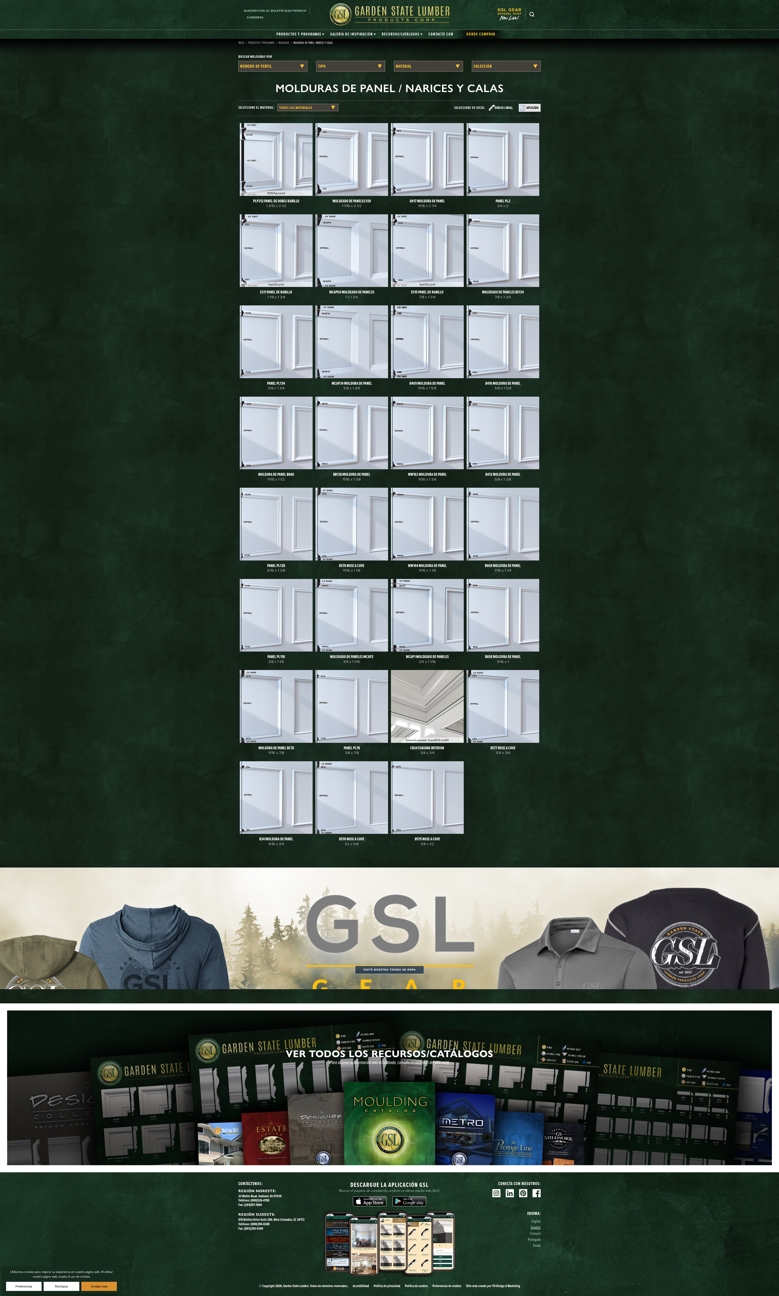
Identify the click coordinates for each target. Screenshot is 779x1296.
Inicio (241, 42)
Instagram (496, 1193)
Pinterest (523, 1193)
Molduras (284, 42)
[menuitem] (511, 14)
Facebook (537, 1193)
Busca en (532, 14)
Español (536, 1227)
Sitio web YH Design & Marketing (493, 1285)
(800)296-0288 (260, 1224)
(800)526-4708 (260, 1200)
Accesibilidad (361, 1285)
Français (535, 1233)
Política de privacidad (387, 1285)
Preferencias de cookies (447, 1285)
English (536, 1221)
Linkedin (510, 1193)
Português (534, 1239)
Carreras (255, 17)
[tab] (300, 34)
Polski (537, 1245)
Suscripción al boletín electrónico (275, 11)
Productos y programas (261, 42)
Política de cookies (416, 1285)
